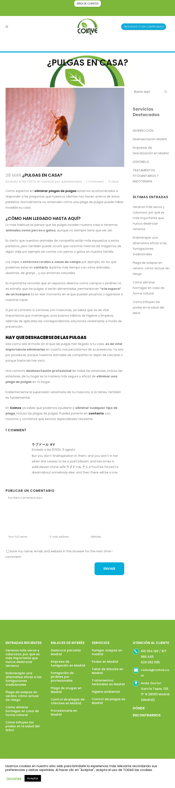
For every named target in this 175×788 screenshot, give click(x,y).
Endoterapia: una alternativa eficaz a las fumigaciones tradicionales (24, 679)
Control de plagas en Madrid (108, 701)
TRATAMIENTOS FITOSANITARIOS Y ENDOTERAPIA (146, 175)
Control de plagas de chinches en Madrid (68, 701)
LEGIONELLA (141, 162)
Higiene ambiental (106, 692)
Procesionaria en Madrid (64, 712)
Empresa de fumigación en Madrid (68, 663)
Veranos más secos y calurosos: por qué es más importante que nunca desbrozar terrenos (149, 218)
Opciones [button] (13, 778)
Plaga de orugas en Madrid (66, 690)
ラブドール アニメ (78, 467)
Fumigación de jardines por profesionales (62, 677)
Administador (71, 181)
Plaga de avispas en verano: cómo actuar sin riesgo (151, 268)
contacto (41, 267)
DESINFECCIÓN (143, 130)
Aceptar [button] (32, 778)
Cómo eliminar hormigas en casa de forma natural (148, 288)
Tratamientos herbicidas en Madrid (108, 682)
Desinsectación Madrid (150, 139)
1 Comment (95, 181)
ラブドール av (43, 444)
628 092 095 (150, 662)
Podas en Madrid (105, 662)
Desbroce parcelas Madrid (66, 652)
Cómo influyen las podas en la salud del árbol (148, 307)
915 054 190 (149, 651)
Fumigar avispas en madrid (107, 652)
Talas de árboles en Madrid (107, 671)
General (47, 181)
